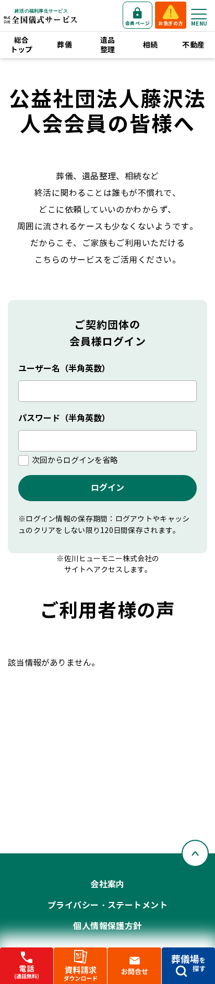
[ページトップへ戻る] (195, 853)
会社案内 (107, 884)
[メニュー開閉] (199, 14)
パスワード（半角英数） (64, 418)
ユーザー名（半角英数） (64, 368)
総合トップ (21, 45)
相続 (150, 45)
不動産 (193, 45)
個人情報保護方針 (107, 926)
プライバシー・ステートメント (107, 905)
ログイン (107, 487)
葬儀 (64, 45)
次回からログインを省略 (75, 460)
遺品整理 (107, 45)
